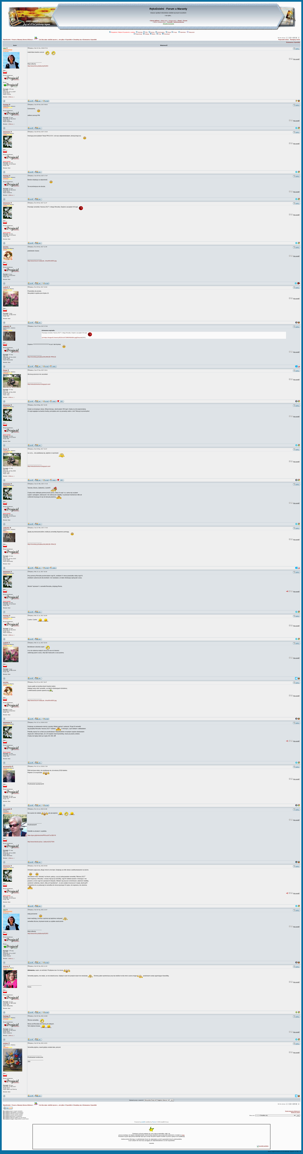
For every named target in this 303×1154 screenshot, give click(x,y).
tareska (5, 247)
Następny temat (295, 39)
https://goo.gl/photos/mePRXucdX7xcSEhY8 (42, 835)
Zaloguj (147, 34)
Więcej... (11, 97)
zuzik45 (5, 287)
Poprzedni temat (283, 39)
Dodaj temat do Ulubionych (292, 1111)
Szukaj (152, 32)
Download (167, 34)
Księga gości (172, 20)
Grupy (175, 32)
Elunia (5, 370)
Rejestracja (139, 34)
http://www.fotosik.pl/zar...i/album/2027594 (41, 842)
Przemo (154, 1122)
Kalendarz (183, 32)
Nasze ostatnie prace (160, 22)
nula (4, 48)
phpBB (143, 1122)
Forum (185, 20)
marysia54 (6, 809)
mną (183, 1135)
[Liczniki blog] (262, 1146)
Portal (180, 20)
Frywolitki (69, 39)
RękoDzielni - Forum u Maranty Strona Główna (17, 39)
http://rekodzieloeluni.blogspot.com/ (39, 384)
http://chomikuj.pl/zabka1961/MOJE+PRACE (42, 357)
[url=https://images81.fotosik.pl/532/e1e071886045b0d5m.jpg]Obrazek (62, 337)
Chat (159, 34)
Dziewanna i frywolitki (90, 39)
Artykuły (140, 32)
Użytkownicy (161, 32)
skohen (5, 1043)
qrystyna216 (7, 766)
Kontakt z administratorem (175, 22)
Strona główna (154, 20)
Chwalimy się (77, 39)
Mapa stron (164, 20)
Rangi (169, 32)
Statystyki (191, 32)
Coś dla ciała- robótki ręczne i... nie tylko (51, 39)
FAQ (146, 32)
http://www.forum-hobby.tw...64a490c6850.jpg (42, 261)
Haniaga (6, 105)
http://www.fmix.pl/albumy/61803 (38, 66)
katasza (5, 966)
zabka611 (6, 326)
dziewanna (6, 132)
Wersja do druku (295, 1112)
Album (153, 34)
